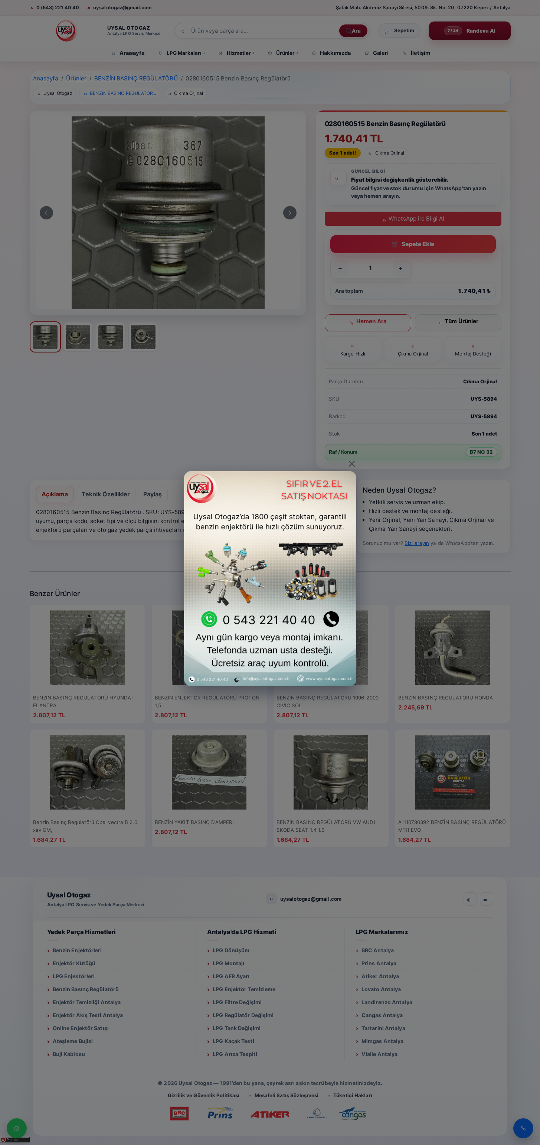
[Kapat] (351, 463)
